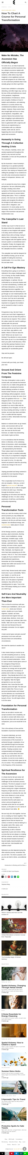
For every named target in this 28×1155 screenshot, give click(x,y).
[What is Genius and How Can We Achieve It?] (14, 903)
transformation (6, 525)
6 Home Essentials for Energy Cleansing (11, 1015)
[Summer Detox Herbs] (14, 1059)
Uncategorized (6, 1067)
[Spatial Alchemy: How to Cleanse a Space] (14, 1030)
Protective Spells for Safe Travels (13, 1127)
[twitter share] (3, 877)
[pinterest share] (9, 877)
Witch (13, 10)
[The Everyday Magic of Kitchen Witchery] (14, 948)
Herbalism (4, 1039)
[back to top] (24, 1149)
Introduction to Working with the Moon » (15, 865)
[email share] (6, 877)
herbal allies (5, 609)
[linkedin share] (12, 877)
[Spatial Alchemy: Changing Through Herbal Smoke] (14, 973)
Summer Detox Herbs (11, 1071)
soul (21, 398)
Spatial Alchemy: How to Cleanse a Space (12, 1044)
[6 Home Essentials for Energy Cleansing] (14, 1002)
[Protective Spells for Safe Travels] (14, 1114)
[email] (7, 1153)
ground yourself (12, 485)
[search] (25, 2)
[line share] (18, 877)
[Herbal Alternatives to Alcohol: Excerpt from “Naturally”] (14, 925)
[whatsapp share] (15, 877)
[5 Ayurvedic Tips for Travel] (14, 1087)
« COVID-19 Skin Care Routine (10, 871)
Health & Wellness (6, 10)
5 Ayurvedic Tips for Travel (13, 1099)
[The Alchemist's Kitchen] (14, 2)
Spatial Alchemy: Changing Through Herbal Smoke (14, 987)
